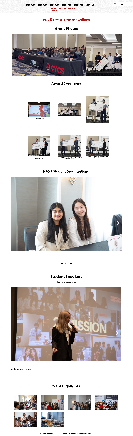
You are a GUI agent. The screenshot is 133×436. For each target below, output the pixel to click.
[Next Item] (118, 55)
